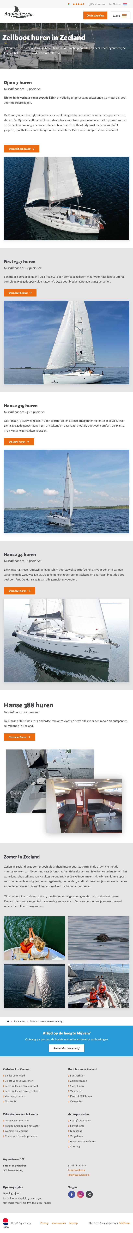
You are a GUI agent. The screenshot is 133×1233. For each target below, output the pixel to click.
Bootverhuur (77, 1075)
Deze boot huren (17, 590)
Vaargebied (76, 1101)
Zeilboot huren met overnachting (46, 1021)
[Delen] (125, 4)
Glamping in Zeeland (16, 1131)
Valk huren (76, 1091)
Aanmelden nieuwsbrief (66, 1048)
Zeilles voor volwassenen (19, 1080)
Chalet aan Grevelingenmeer (21, 1136)
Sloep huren (77, 1086)
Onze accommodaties (17, 1120)
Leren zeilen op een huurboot (21, 1086)
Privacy (44, 1223)
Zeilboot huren (78, 1080)
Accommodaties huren (83, 1141)
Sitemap (73, 1223)
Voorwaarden (59, 1223)
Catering (75, 1146)
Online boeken (95, 15)
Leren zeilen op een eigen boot (22, 1091)
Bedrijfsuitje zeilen (80, 1120)
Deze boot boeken (18, 293)
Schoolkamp (77, 1125)
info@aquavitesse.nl (79, 1174)
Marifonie (10, 1101)
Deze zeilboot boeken (20, 149)
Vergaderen (76, 1136)
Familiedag (76, 1131)
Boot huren (19, 1021)
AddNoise (124, 1223)
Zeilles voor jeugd (15, 1075)
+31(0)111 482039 (76, 1170)
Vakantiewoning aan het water (22, 1125)
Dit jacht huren (17, 441)
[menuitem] (93, 15)
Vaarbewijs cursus (15, 1096)
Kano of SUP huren (81, 1096)
